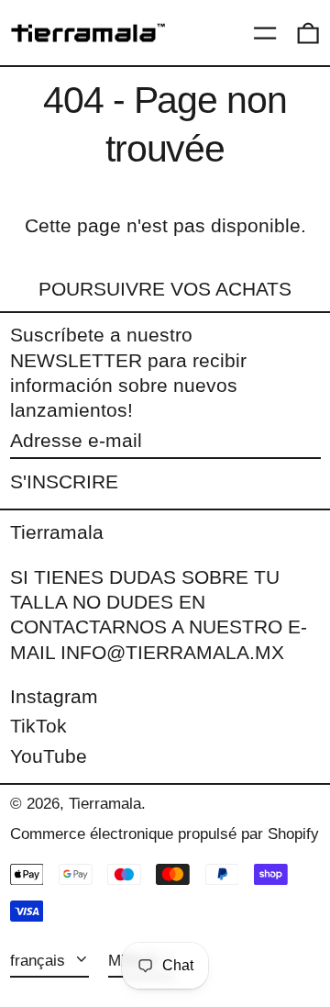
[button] (308, 33)
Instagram (54, 696)
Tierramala (57, 532)
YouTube (48, 755)
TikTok (38, 725)
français (40, 960)
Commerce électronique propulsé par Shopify (164, 834)
